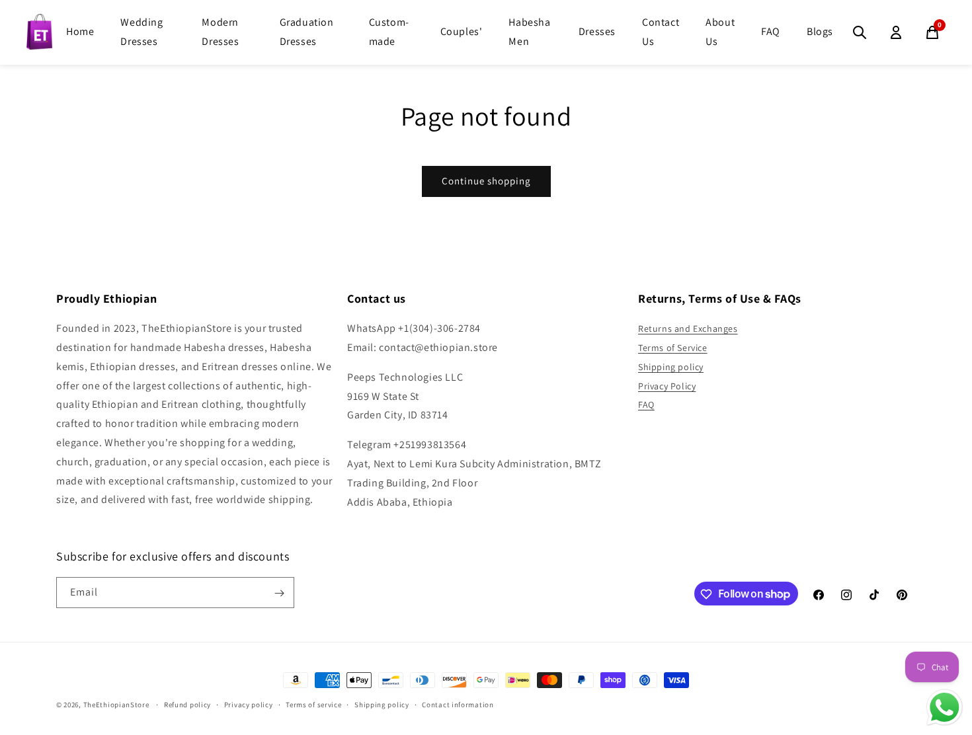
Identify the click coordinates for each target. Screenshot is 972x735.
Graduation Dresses (307, 31)
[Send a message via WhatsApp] (944, 707)
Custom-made (389, 31)
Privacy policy (248, 704)
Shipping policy (671, 367)
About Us (720, 31)
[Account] (896, 32)
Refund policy (187, 704)
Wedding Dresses (141, 31)
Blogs (820, 31)
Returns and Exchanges (688, 328)
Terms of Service (673, 348)
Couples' (461, 31)
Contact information (457, 704)
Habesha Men (529, 31)
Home (80, 31)
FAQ (770, 31)
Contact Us (660, 31)
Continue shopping (486, 180)
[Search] (859, 32)
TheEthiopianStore (116, 704)
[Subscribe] (279, 593)
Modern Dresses (220, 31)
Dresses (597, 31)
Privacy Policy (667, 386)
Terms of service (313, 704)
